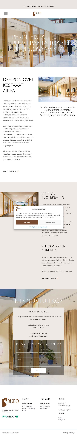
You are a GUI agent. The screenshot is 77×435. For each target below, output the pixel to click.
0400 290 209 (45, 406)
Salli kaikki (27, 222)
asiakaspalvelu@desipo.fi (46, 6)
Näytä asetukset (50, 222)
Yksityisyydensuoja (42, 227)
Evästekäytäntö (33, 227)
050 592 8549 (32, 6)
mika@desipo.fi (45, 408)
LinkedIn (61, 418)
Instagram (61, 420)
